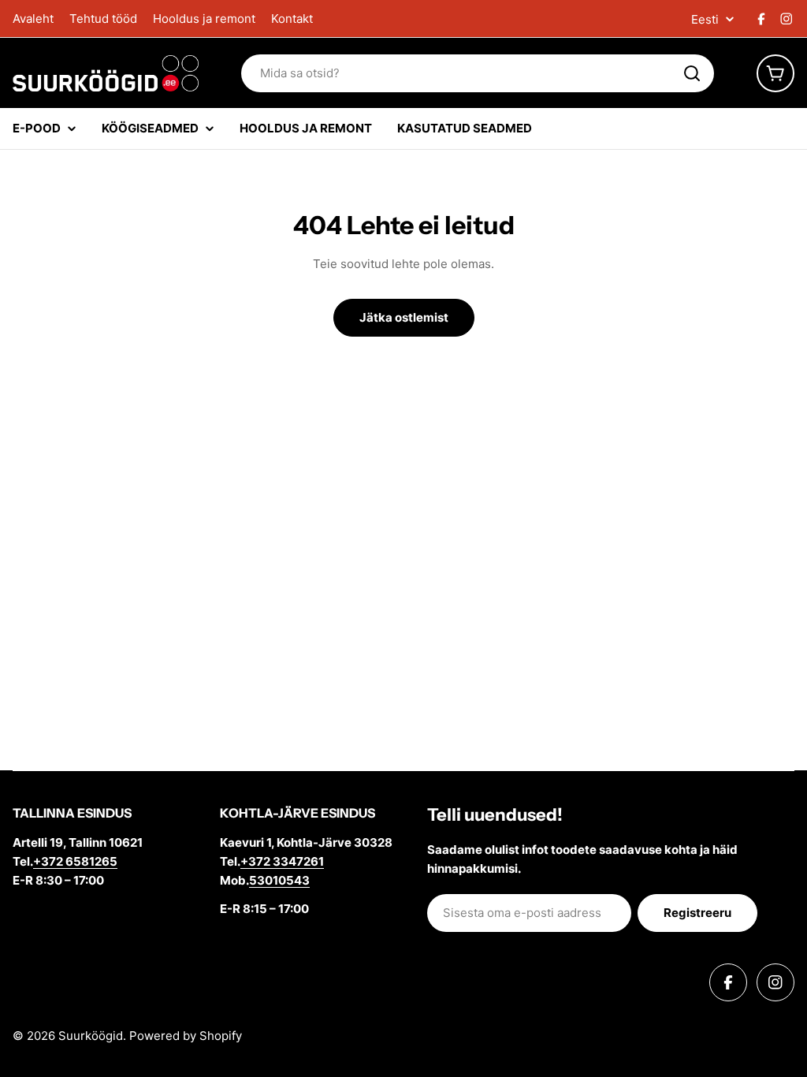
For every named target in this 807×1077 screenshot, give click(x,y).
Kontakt (292, 18)
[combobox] (477, 73)
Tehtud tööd (103, 18)
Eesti (705, 19)
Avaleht (33, 18)
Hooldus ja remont (204, 18)
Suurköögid (90, 1035)
